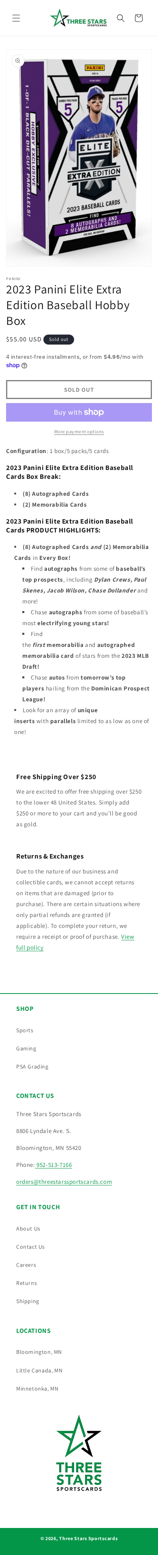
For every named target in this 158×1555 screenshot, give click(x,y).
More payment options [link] (79, 431)
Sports (25, 1030)
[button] (16, 18)
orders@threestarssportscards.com (64, 1181)
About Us (28, 1228)
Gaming (26, 1048)
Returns (26, 1283)
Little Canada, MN (39, 1370)
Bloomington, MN (39, 1351)
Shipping (27, 1301)
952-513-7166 (53, 1164)
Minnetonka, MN (37, 1388)
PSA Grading (32, 1066)
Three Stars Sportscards (88, 1538)
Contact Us (30, 1246)
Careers (26, 1264)
